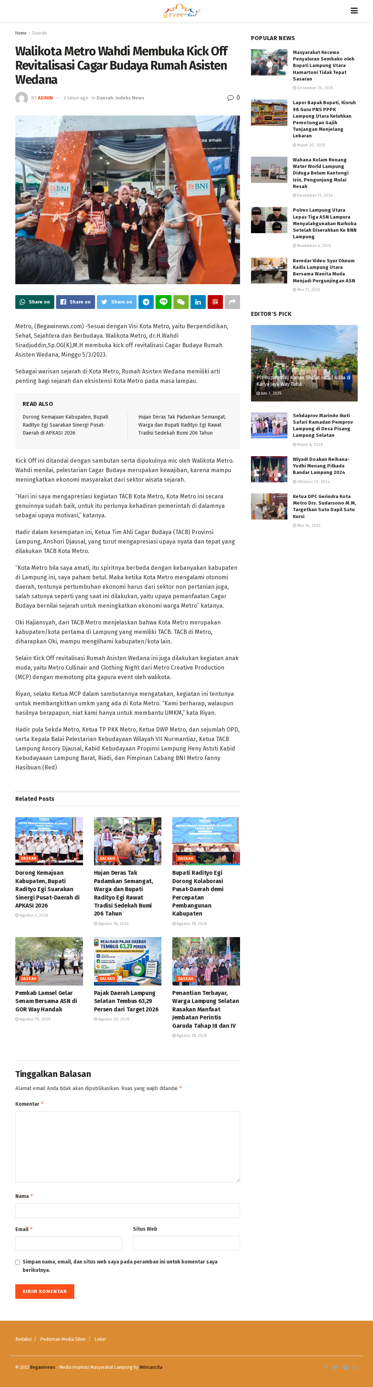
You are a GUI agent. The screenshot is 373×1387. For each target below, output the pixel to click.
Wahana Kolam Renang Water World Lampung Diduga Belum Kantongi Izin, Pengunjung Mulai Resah (321, 173)
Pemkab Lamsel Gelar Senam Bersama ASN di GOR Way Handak (46, 1001)
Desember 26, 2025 (314, 88)
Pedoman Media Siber (63, 1339)
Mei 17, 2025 (308, 289)
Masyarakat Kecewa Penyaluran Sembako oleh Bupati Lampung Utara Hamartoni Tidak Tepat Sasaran (323, 66)
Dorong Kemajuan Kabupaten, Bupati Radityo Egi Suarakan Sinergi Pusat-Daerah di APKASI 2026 (65, 425)
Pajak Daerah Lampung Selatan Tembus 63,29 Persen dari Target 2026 (126, 1001)
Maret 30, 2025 (310, 145)
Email (24, 1229)
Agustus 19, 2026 (34, 1019)
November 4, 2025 (313, 245)
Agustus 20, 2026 (113, 1019)
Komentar (29, 1103)
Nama (24, 1195)
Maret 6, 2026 (309, 444)
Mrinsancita (151, 1367)
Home (21, 33)
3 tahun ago (76, 98)
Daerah (39, 33)
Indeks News (129, 98)
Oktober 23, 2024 (313, 481)
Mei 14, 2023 (308, 525)
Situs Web (145, 1229)
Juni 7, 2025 (270, 393)
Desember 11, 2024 (314, 195)
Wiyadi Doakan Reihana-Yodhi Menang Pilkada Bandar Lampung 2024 (321, 466)
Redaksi (23, 1339)
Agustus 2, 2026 (33, 915)
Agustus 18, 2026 (113, 923)
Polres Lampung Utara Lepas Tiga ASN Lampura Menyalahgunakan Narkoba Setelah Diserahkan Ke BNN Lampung (325, 223)
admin (45, 98)
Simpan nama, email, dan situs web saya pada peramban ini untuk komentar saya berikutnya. (120, 1266)
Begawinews (42, 1367)
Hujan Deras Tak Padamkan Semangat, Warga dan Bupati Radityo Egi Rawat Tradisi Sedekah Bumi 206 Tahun (182, 425)
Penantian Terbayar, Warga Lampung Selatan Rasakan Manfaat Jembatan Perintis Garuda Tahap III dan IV (205, 1009)
